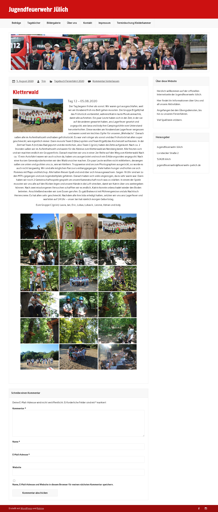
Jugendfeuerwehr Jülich (38, 9)
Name (16, 442)
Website (16, 467)
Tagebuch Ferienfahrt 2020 (69, 81)
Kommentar (19, 408)
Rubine (40, 508)
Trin (43, 81)
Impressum (105, 22)
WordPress (26, 508)
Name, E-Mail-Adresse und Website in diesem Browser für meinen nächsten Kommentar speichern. (62, 485)
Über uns (72, 22)
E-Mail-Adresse (21, 455)
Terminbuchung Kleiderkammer (134, 22)
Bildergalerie (53, 22)
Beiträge (16, 22)
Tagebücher (33, 22)
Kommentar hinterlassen (106, 81)
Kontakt (87, 22)
